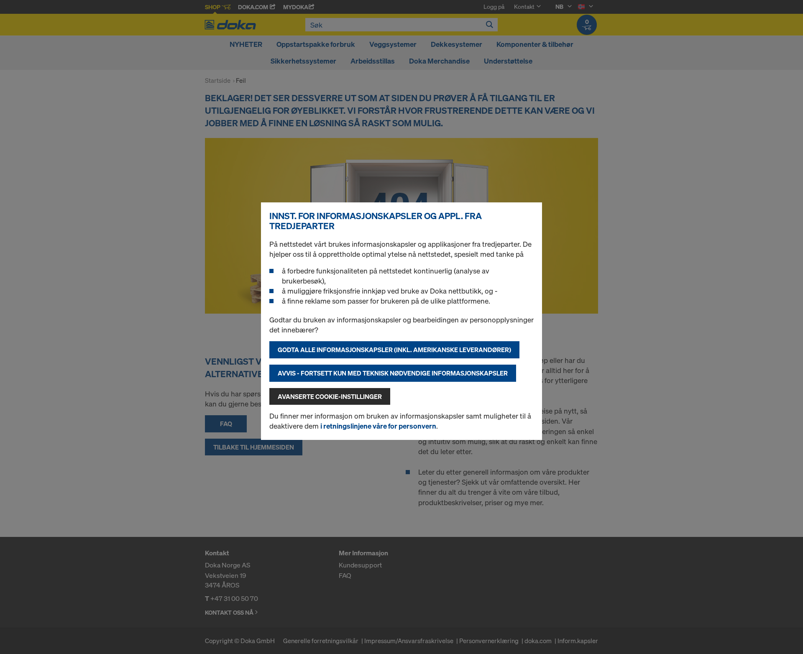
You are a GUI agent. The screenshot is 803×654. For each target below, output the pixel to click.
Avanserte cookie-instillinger (330, 396)
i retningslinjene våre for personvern (378, 426)
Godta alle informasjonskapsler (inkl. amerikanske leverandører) (394, 349)
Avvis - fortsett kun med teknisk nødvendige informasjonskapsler (393, 373)
